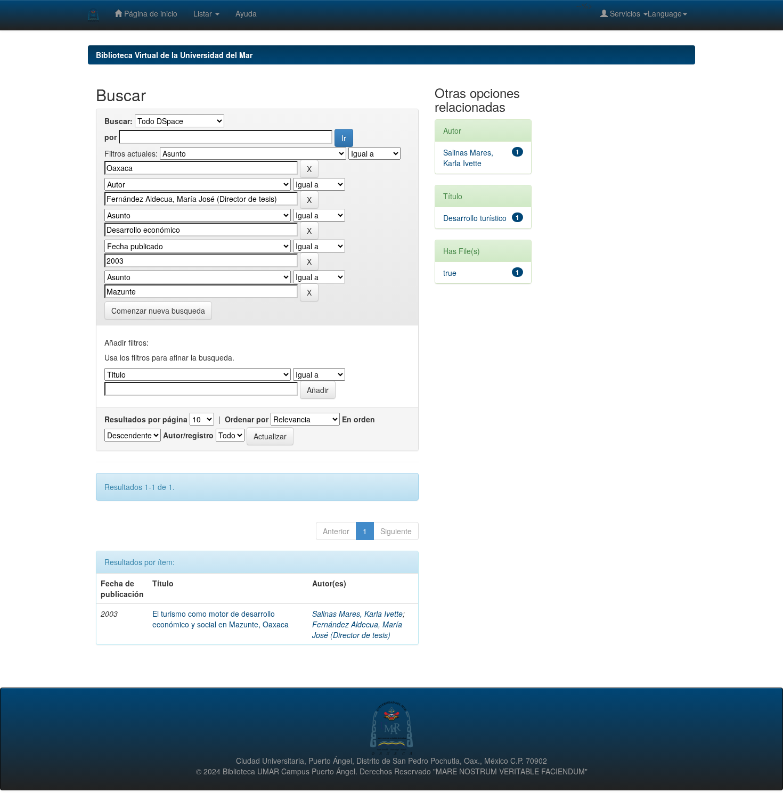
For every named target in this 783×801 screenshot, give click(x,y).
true (449, 272)
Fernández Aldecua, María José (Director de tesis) (357, 629)
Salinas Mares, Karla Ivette (357, 613)
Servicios (625, 13)
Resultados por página (145, 419)
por (110, 137)
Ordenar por (246, 419)
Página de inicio (149, 13)
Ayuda (246, 13)
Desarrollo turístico (475, 217)
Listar (203, 13)
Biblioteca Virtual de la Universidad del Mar (174, 55)
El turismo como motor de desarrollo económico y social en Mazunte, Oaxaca (220, 619)
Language (665, 13)
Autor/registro (188, 435)
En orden (358, 419)
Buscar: (118, 121)
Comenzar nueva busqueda (158, 310)
